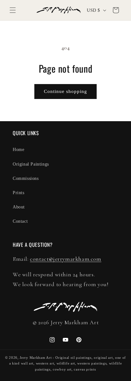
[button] (13, 10)
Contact (20, 221)
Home (18, 149)
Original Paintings (31, 164)
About (19, 207)
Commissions (26, 178)
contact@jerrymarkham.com (65, 258)
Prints (18, 192)
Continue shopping (65, 91)
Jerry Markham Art (36, 357)
